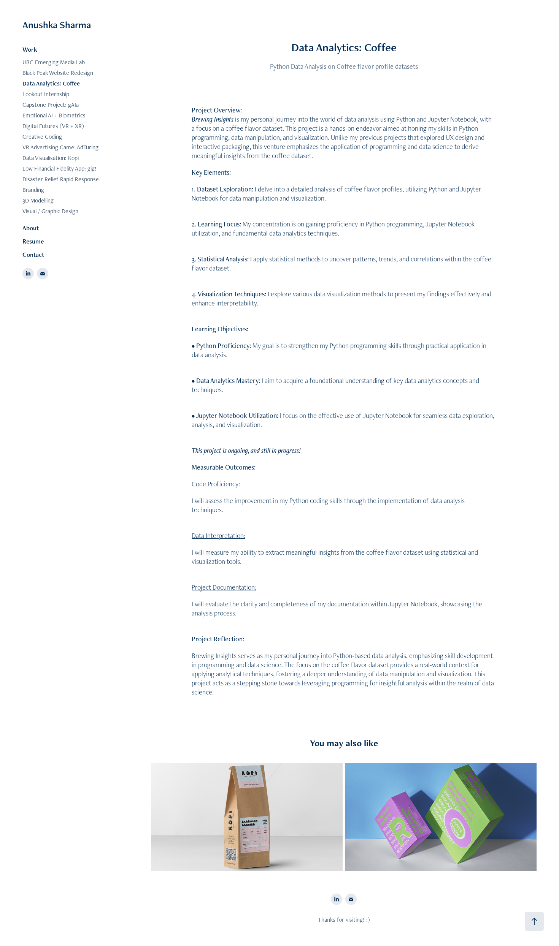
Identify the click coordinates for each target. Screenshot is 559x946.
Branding (33, 190)
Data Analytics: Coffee (51, 83)
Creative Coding (42, 137)
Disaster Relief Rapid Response (60, 179)
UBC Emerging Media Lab (53, 62)
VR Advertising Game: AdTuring (60, 147)
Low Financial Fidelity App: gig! (59, 168)
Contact (33, 254)
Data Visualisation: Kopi (50, 158)
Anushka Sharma (56, 24)
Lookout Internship (45, 94)
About (30, 228)
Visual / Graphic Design (50, 211)
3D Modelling (38, 200)
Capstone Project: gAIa (50, 105)
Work (29, 49)
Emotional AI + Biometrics (54, 115)
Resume (33, 241)
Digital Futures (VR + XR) (53, 126)
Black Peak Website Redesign (57, 73)
